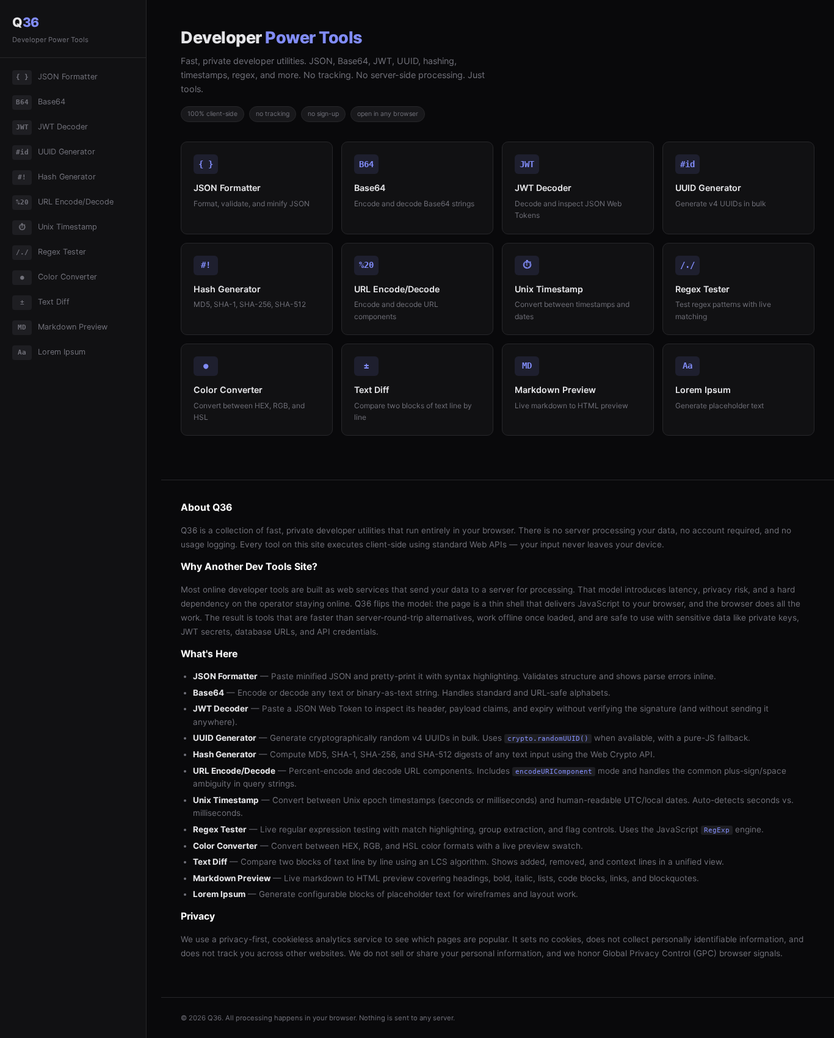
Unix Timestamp (58, 226)
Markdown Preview (62, 326)
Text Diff (45, 301)
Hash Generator (57, 176)
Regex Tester (51, 251)
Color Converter (59, 276)
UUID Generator (56, 151)
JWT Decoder (52, 126)
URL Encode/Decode (65, 201)
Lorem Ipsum (51, 351)
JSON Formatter (57, 76)
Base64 (41, 101)
